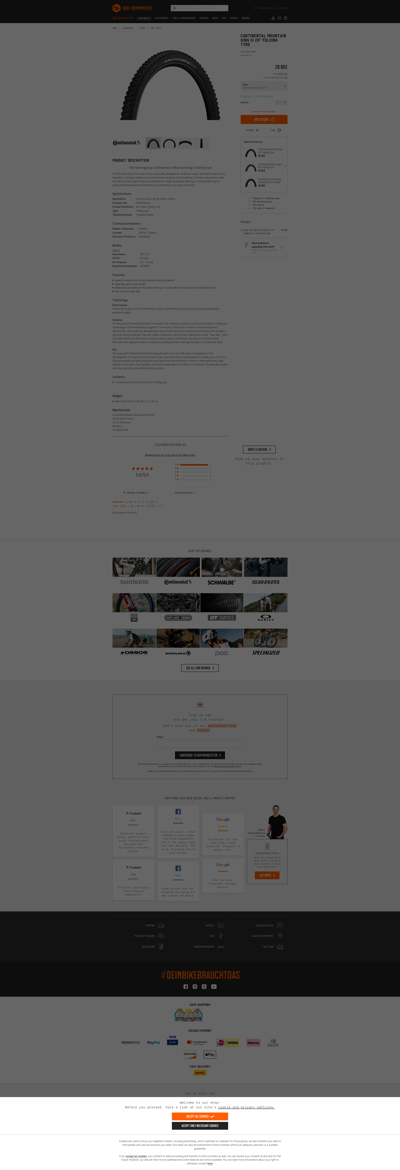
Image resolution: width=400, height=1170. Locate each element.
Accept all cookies (197, 1116)
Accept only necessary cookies (200, 1126)
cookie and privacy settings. (246, 1107)
